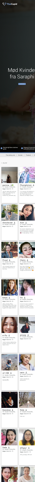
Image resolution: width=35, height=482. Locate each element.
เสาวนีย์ (5, 373)
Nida (22, 410)
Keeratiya (6, 410)
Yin (21, 298)
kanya (4, 298)
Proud (5, 260)
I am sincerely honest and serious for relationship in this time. (8, 268)
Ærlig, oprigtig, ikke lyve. (26, 454)
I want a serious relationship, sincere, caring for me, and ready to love (9, 343)
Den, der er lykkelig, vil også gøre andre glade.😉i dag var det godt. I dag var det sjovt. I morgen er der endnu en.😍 (27, 268)
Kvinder (20, 155)
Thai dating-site (10, 155)
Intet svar (22, 416)
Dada (4, 447)
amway (23, 335)
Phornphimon (26, 185)
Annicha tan (7, 223)
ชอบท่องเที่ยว (5, 380)
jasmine (5, 185)
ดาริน (4, 335)
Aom (22, 223)
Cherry (22, 260)
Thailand (28, 155)
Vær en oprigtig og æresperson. (24, 379)
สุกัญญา (23, 448)
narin (22, 372)
